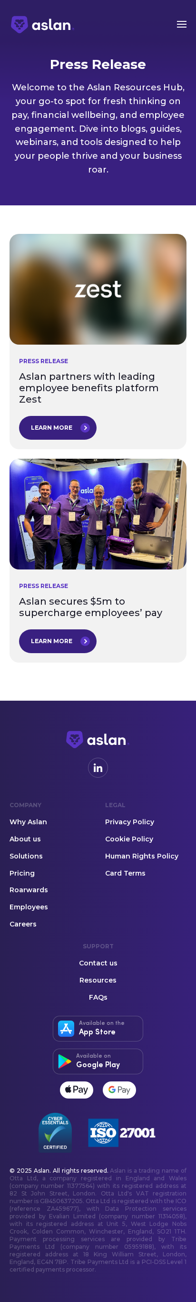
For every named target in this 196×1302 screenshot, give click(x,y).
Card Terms (125, 874)
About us (25, 839)
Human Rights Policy (141, 856)
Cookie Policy (129, 839)
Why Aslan (28, 822)
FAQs (98, 998)
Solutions (26, 856)
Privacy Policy (129, 822)
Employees (29, 907)
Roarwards (29, 890)
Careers (23, 924)
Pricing (22, 874)
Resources (98, 980)
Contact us (98, 963)
